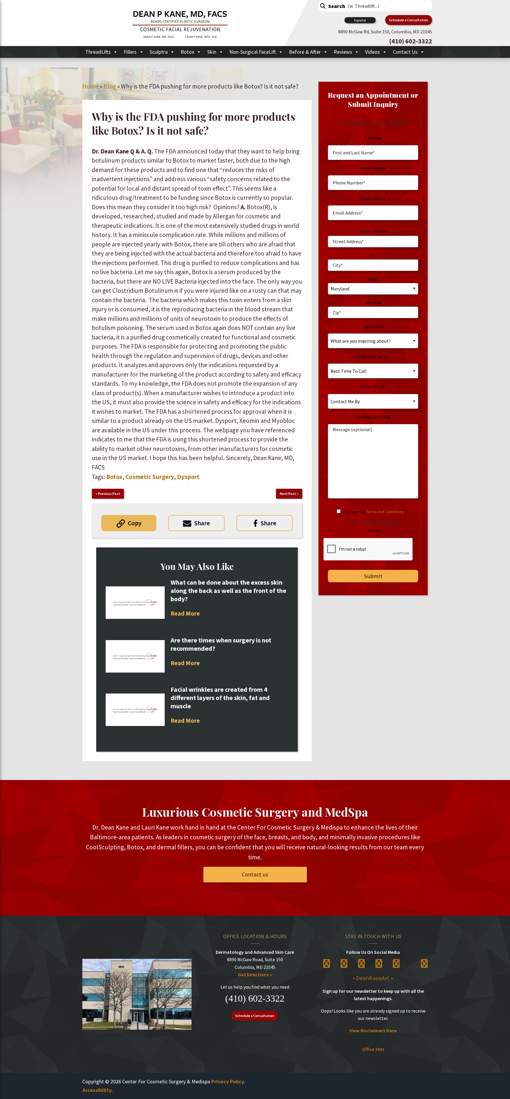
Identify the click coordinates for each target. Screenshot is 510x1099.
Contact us (255, 874)
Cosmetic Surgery (149, 477)
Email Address (373, 198)
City (373, 255)
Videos (372, 51)
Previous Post (109, 493)
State (373, 279)
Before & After (305, 51)
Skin (211, 51)
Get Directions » (255, 974)
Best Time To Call (373, 356)
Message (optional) (373, 417)
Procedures (373, 326)
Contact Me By (373, 386)
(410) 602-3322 (255, 998)
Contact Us (405, 51)
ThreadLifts (98, 51)
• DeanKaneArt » (373, 978)
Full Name (373, 138)
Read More (185, 613)
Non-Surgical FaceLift (252, 51)
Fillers (130, 51)
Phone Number (373, 168)
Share (202, 523)
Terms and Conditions (385, 511)
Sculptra (159, 51)
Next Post (288, 493)
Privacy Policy (227, 1081)
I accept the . (374, 511)
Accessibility (97, 1090)
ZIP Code (373, 302)
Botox (187, 51)
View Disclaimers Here (373, 1030)
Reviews (343, 51)
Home (90, 86)
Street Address (373, 231)
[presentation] (368, 549)
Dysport (188, 477)
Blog (110, 86)
